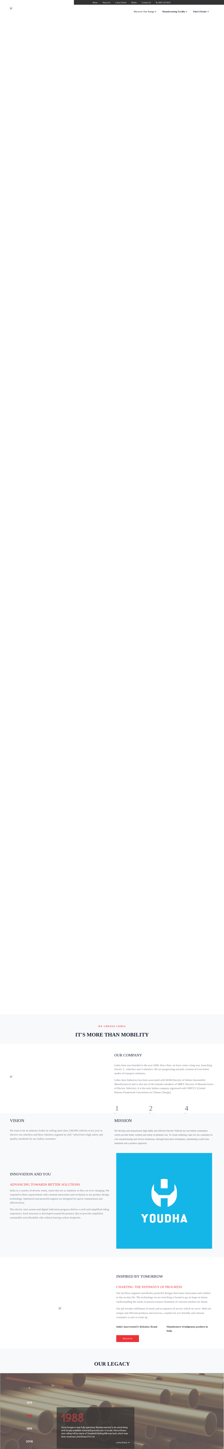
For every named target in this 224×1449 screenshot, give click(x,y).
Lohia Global (120, 2)
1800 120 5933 (164, 2)
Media (134, 2)
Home (95, 2)
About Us (106, 2)
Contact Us (146, 2)
